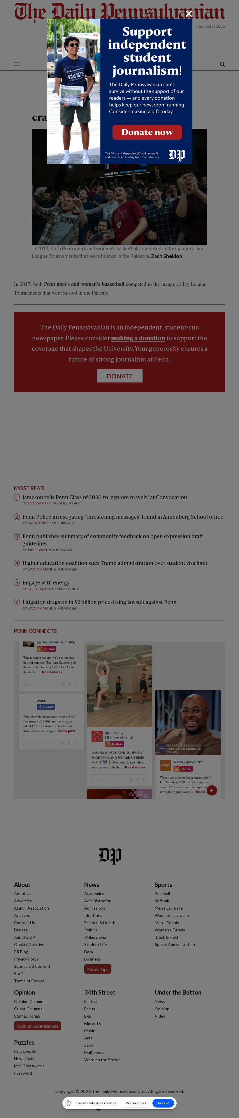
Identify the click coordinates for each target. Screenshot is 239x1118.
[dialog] (119, 559)
